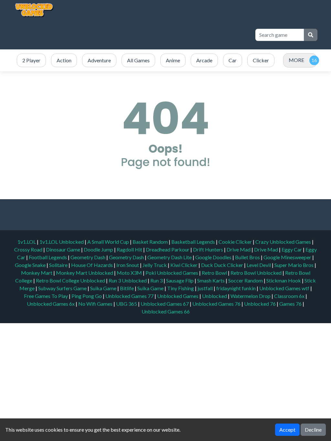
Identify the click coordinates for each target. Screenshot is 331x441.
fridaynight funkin (236, 288)
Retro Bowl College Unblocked (71, 280)
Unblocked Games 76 (216, 304)
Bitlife (127, 288)
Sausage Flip (180, 280)
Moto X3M (130, 273)
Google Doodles (213, 257)
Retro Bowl (215, 273)
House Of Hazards (92, 265)
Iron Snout (128, 265)
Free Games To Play (46, 296)
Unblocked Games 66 (166, 311)
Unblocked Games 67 (165, 304)
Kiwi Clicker (184, 265)
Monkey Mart (37, 273)
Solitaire (59, 265)
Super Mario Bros (294, 265)
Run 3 (157, 280)
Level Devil (259, 265)
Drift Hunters (208, 249)
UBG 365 (126, 304)
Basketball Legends (193, 242)
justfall (206, 288)
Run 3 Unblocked (128, 280)
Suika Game (103, 288)
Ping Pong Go (87, 296)
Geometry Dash (88, 257)
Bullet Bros (248, 257)
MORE (296, 60)
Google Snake (31, 265)
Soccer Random (246, 280)
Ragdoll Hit (130, 249)
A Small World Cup (108, 242)
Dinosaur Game (63, 249)
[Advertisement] (131, 34)
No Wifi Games (95, 304)
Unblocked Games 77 (130, 296)
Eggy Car (292, 249)
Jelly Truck (155, 265)
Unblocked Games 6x (51, 304)
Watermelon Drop (251, 296)
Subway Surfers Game (63, 288)
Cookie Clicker (236, 242)
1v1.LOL (27, 242)
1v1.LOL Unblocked (62, 242)
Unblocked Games (178, 296)
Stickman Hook (284, 280)
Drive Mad (239, 249)
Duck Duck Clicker (222, 265)
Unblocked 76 (260, 304)
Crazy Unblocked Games (283, 242)
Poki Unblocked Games (172, 273)
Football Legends (48, 257)
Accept (287, 429)
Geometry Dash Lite (170, 257)
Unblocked (215, 296)
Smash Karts (211, 280)
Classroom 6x (289, 296)
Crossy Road (28, 249)
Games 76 (290, 304)
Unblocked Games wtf (284, 288)
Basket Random (151, 242)
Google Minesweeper (287, 257)
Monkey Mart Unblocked (85, 273)
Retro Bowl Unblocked (256, 273)
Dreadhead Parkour (168, 249)
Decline (313, 429)
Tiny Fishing (181, 288)
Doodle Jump (99, 249)
